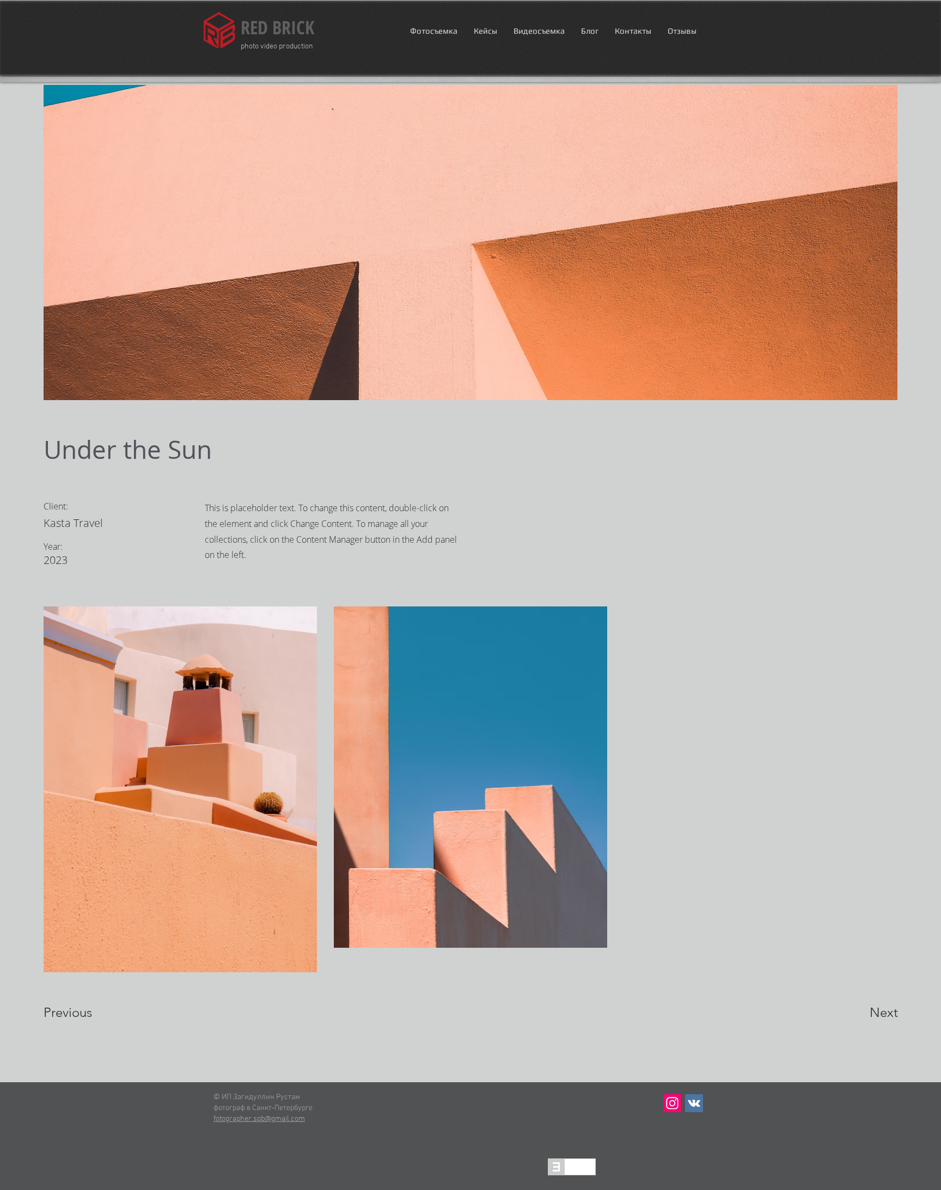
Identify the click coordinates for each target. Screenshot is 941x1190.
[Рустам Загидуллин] (694, 1103)
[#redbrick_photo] (672, 1103)
